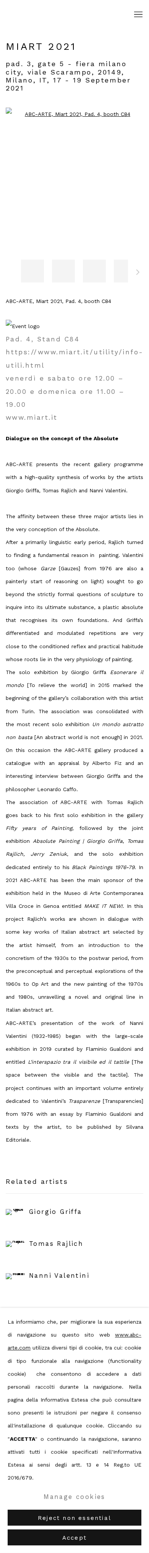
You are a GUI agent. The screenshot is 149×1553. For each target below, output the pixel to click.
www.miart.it (32, 417)
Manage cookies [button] (74, 1496)
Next (138, 273)
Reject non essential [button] (74, 1518)
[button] (32, 271)
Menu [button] (137, 15)
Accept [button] (74, 1537)
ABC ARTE (48, 15)
